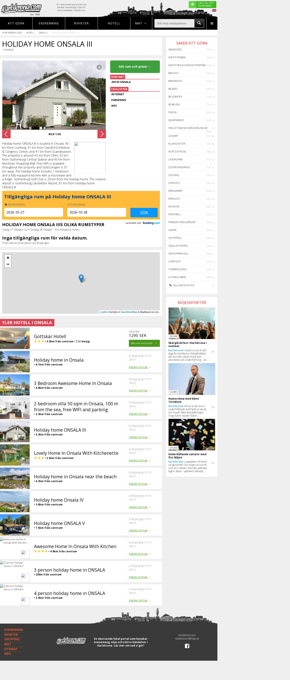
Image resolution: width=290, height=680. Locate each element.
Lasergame (175, 159)
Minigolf (174, 198)
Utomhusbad (177, 277)
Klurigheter (176, 144)
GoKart (173, 136)
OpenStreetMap (129, 311)
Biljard (172, 89)
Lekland (173, 175)
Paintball (174, 214)
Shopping (174, 238)
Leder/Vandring (179, 167)
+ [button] (8, 257)
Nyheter (81, 23)
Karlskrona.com (12, 32)
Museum (173, 206)
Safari (172, 230)
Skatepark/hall (178, 253)
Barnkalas (175, 81)
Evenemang (49, 23)
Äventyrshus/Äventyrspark (187, 65)
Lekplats (174, 183)
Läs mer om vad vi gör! (129, 645)
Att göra (16, 23)
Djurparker (176, 120)
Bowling (174, 104)
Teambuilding (177, 269)
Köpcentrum (177, 151)
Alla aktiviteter (183, 285)
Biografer (175, 96)
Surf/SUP (174, 261)
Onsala (43, 32)
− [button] (8, 264)
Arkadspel (175, 49)
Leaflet (103, 311)
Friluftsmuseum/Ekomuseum (187, 128)
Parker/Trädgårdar (181, 222)
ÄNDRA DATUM (138, 367)
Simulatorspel (178, 246)
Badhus (173, 73)
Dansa (172, 112)
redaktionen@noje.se (187, 638)
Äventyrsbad (177, 57)
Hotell (114, 23)
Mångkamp (175, 191)
